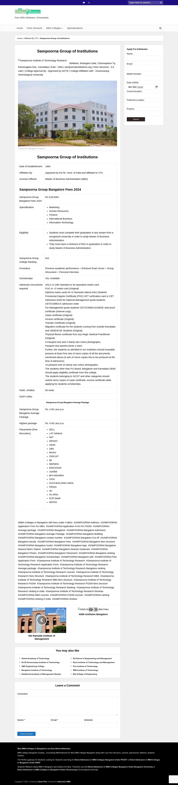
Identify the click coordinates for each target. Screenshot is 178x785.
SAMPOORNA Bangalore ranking (97, 553)
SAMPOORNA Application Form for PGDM (69, 526)
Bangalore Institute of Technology (37, 670)
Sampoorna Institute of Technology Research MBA (73, 576)
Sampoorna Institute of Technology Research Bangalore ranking (72, 568)
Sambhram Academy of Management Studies (41, 674)
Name (21, 720)
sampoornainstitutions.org (78, 67)
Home (20, 28)
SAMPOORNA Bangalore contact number (41, 537)
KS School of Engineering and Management (92, 658)
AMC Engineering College (33, 666)
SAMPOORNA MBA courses (34, 595)
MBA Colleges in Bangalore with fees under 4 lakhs (45, 522)
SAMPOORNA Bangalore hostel (36, 545)
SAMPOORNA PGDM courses (67, 595)
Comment (22, 694)
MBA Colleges (53, 28)
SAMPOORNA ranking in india (35, 599)
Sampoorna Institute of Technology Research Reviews (75, 591)
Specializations (75, 28)
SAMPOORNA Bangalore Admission (87, 530)
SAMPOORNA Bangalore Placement (58, 553)
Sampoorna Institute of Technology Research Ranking (47, 587)
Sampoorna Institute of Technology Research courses (47, 572)
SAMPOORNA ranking (97, 595)
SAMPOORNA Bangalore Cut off (82, 537)
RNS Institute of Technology (85, 670)
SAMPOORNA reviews (65, 599)
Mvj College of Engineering (85, 674)
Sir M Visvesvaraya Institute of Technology (41, 662)
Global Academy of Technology (35, 658)
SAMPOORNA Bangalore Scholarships (39, 557)
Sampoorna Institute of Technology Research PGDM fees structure (73, 583)
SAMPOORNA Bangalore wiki (77, 557)
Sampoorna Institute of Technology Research (61, 560)
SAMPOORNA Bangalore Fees (55, 541)
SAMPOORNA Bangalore (52, 530)
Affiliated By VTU (31, 38)
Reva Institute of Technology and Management (94, 662)
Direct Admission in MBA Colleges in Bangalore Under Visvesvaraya (47, 770)
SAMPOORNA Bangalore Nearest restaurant (66, 549)
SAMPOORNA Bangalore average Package (42, 534)
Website (88, 720)
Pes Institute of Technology (85, 666)
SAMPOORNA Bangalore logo (71, 545)
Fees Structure (34, 28)
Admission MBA (63, 782)
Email (54, 720)
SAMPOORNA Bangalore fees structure (94, 541)
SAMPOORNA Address (87, 522)
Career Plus (42, 782)
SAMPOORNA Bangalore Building (85, 534)
